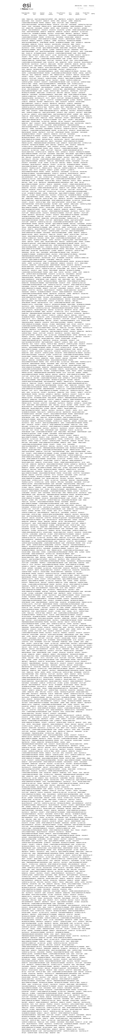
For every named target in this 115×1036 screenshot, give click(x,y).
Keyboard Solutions (42, 13)
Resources (91, 5)
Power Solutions (51, 13)
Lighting (93, 13)
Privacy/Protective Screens (61, 13)
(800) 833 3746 (78, 5)
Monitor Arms (34, 13)
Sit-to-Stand (70, 13)
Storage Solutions (77, 13)
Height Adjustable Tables (25, 13)
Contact (85, 5)
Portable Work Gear (86, 13)
